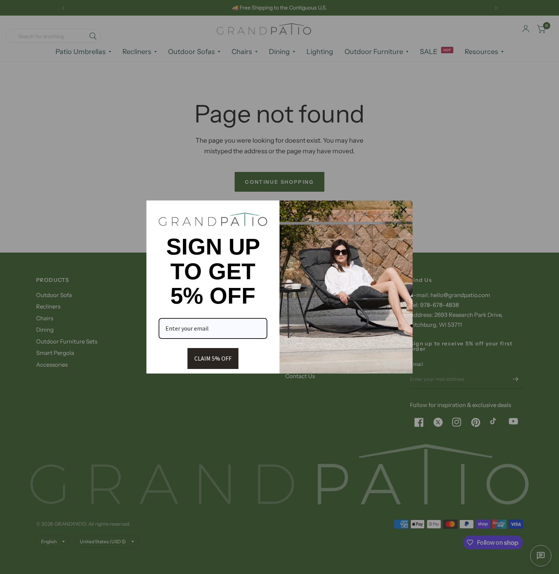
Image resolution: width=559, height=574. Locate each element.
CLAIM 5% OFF (213, 358)
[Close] (403, 209)
